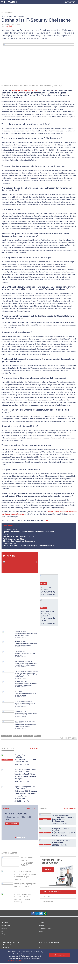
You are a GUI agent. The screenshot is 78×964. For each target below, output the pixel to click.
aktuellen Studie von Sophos (25, 90)
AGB (40, 948)
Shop (3, 934)
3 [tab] (19, 837)
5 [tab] (22, 837)
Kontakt (41, 925)
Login (41, 931)
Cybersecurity (8, 12)
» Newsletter (47, 902)
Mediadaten (6, 925)
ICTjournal (5, 948)
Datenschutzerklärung (15, 960)
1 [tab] (15, 837)
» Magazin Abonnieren (51, 892)
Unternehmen (28, 735)
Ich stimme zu (59, 955)
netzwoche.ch (6, 945)
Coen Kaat (8, 26)
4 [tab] (20, 837)
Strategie (37, 735)
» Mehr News (33, 749)
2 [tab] (17, 837)
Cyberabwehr (17, 735)
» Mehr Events (31, 809)
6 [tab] (24, 837)
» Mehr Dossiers (69, 808)
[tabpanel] (19, 818)
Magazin (4, 928)
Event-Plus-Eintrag (45, 928)
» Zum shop (46, 897)
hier (47, 520)
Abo (3, 931)
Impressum (43, 945)
